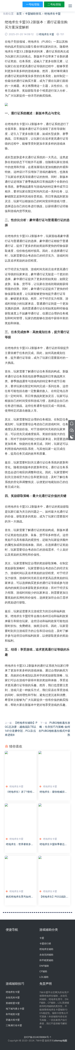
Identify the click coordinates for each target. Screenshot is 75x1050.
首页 (19, 13)
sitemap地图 (60, 1040)
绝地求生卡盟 (52, 13)
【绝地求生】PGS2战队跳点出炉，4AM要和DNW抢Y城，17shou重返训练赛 (54, 896)
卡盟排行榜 (45, 943)
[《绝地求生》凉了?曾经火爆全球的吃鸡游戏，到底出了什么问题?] (21, 767)
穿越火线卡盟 (13, 1019)
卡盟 (41, 937)
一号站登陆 (32, 4)
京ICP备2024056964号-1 (37, 1037)
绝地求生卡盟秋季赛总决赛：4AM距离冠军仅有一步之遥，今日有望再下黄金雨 (54, 844)
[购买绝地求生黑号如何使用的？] (21, 872)
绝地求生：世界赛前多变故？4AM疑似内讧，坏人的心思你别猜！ (20, 844)
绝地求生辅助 (46, 949)
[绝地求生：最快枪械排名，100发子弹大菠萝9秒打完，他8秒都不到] (54, 767)
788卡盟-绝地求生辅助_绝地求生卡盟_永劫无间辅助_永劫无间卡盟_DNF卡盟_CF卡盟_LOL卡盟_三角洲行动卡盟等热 (8, 6)
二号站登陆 (54, 4)
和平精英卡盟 (13, 1014)
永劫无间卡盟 (13, 997)
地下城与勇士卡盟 (15, 1008)
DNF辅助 (44, 965)
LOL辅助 (43, 976)
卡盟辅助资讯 (33, 13)
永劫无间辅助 (46, 954)
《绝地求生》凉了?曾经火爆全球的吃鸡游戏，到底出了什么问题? (20, 792)
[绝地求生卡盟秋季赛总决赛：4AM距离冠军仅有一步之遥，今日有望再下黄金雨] (54, 819)
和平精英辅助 (46, 960)
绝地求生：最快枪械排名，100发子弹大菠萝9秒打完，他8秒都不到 (54, 792)
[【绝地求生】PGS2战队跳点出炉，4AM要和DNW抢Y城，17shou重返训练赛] (54, 872)
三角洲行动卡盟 (14, 1025)
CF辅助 (43, 971)
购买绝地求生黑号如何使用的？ (19, 896)
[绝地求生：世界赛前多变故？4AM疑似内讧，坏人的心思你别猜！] (21, 819)
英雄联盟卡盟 (13, 1003)
